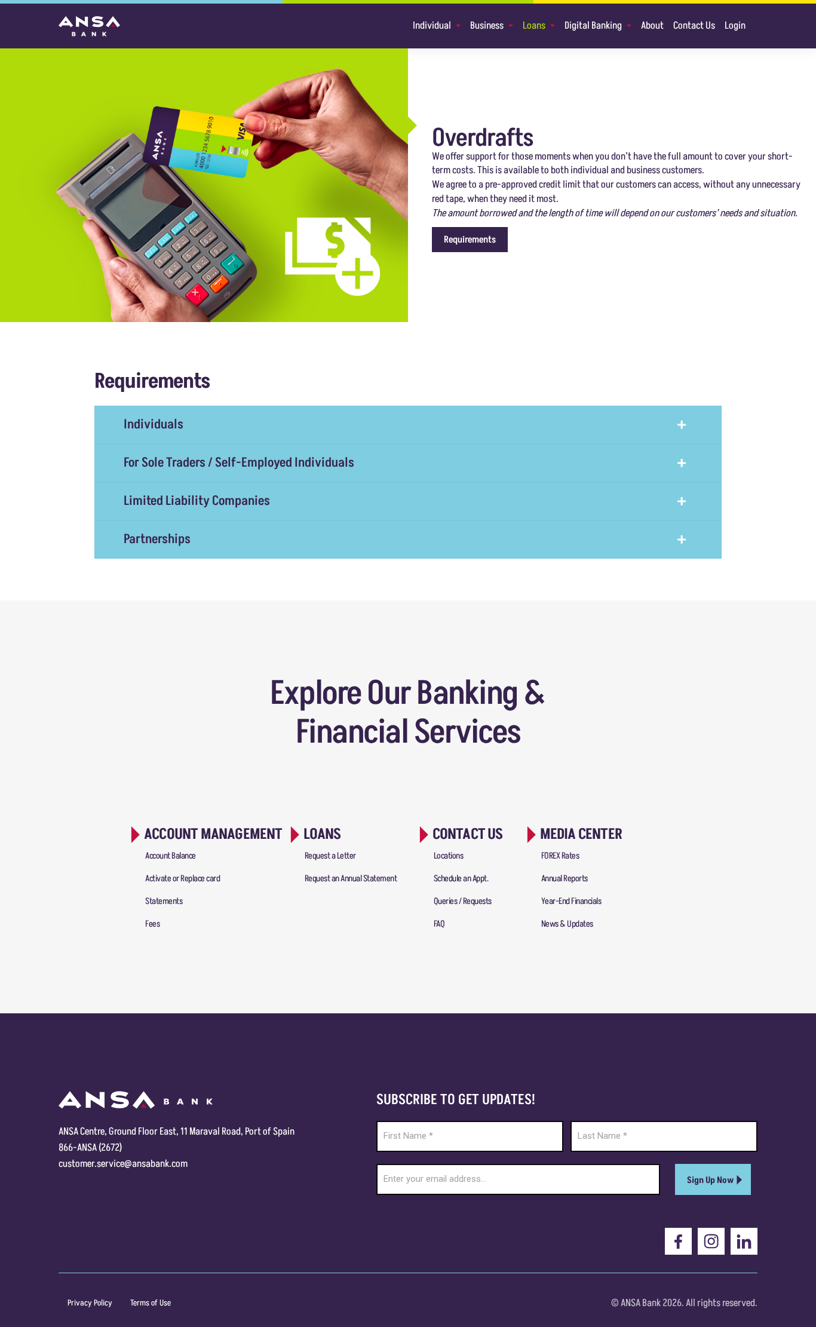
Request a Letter (330, 856)
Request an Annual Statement (351, 878)
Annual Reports (564, 878)
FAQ (439, 924)
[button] (470, 239)
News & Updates (567, 924)
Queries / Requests (463, 901)
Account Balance (170, 856)
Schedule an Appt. (461, 878)
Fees (152, 924)
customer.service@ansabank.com (123, 1164)
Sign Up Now (710, 1180)
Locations (449, 856)
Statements (163, 901)
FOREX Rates (560, 856)
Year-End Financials (571, 901)
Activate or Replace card (182, 878)
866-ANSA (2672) (90, 1148)
